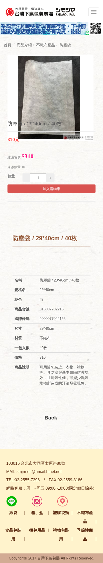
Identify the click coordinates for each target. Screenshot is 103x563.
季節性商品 (85, 534)
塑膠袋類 (61, 512)
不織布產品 (85, 517)
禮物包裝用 (61, 534)
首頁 (7, 45)
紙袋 (13, 512)
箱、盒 (37, 512)
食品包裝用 (13, 534)
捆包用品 (37, 530)
